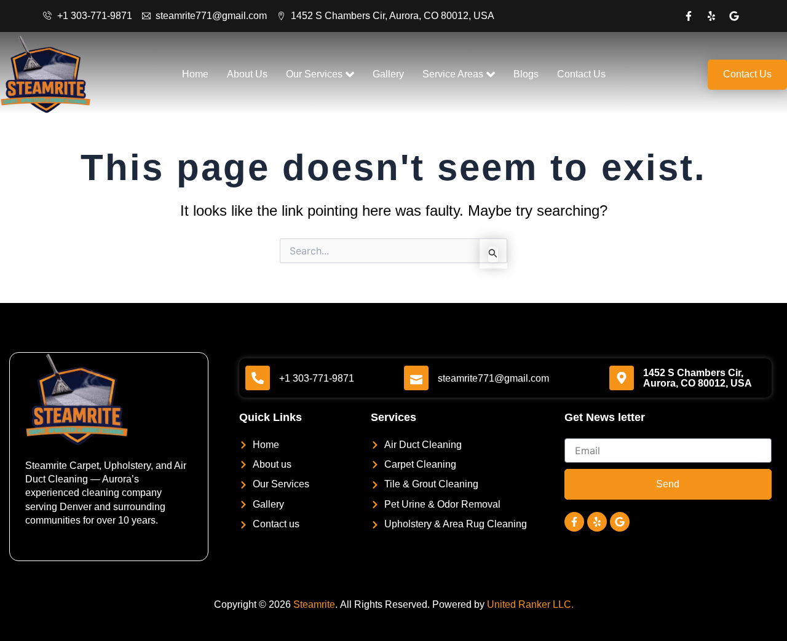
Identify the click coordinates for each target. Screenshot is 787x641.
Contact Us (581, 74)
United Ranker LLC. (530, 604)
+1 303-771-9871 (316, 378)
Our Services (314, 74)
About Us (247, 74)
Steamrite (314, 604)
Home (195, 74)
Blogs (526, 74)
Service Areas (452, 74)
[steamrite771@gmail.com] (416, 378)
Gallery (388, 74)
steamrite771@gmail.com (493, 378)
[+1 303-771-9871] (257, 378)
